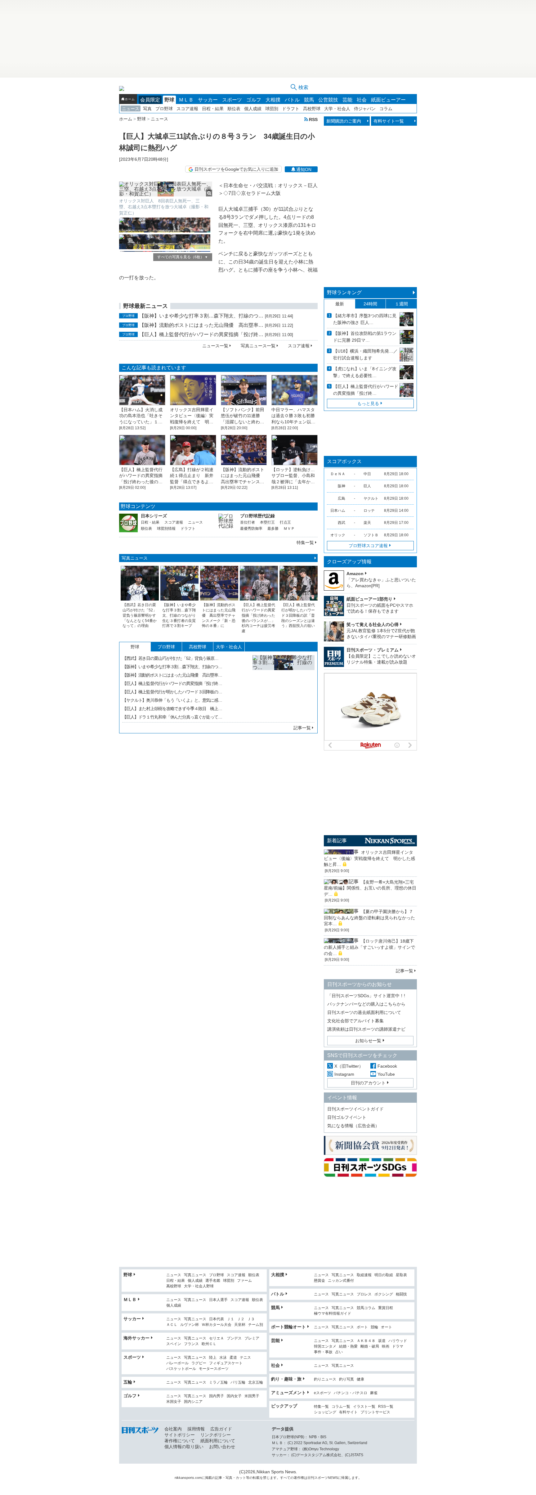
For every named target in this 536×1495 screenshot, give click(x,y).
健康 (360, 1379)
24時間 (370, 303)
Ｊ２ (240, 1319)
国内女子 (234, 1396)
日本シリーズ (154, 515)
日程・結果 (213, 108)
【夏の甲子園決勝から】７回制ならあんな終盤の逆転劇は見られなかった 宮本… (371, 917)
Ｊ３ (251, 1319)
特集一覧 (305, 542)
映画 (385, 1346)
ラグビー (198, 1363)
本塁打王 (267, 522)
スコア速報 (187, 108)
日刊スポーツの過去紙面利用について (364, 1012)
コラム (385, 108)
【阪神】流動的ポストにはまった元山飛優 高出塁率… (201, 325)
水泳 (223, 1358)
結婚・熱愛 (348, 1346)
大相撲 (273, 99)
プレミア (251, 1338)
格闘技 (401, 1294)
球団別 (271, 108)
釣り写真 (346, 1379)
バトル (292, 99)
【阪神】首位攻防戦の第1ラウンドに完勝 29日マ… (364, 337)
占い (339, 1352)
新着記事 (337, 840)
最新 (339, 303)
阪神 (341, 486)
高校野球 (311, 108)
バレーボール (177, 1363)
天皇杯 (239, 1325)
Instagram (344, 1074)
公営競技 (328, 99)
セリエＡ (216, 1338)
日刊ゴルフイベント (346, 1117)
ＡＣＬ (171, 1325)
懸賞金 (319, 1281)
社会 (362, 99)
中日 (367, 474)
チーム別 (255, 1325)
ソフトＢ (371, 535)
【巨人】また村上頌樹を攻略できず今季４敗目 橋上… (172, 708)
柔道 (233, 1358)
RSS (313, 119)
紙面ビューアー (388, 99)
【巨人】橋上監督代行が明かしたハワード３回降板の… (172, 691)
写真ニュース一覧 (258, 346)
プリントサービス (375, 1412)
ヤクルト (371, 498)
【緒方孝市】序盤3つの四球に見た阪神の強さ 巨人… (364, 319)
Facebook (387, 1066)
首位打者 (247, 522)
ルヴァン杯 (189, 1325)
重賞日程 (385, 1308)
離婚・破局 (369, 1346)
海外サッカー (136, 1337)
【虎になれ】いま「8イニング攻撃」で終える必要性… (364, 372)
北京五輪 (255, 1382)
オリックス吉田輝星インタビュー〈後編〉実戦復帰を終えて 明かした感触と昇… (369, 858)
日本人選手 (218, 1300)
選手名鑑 (212, 1281)
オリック (337, 535)
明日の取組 (383, 1275)
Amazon (355, 573)
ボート (362, 1327)
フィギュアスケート (226, 1363)
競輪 (374, 1327)
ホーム (130, 99)
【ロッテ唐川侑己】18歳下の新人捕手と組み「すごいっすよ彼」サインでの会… (369, 947)
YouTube (386, 1074)
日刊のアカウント (368, 1082)
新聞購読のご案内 (343, 121)
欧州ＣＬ (209, 1344)
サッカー (208, 99)
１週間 (401, 303)
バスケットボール (181, 1369)
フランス (191, 1344)
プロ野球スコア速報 (368, 545)
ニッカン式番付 (341, 1281)
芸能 (347, 99)
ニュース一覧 (215, 346)
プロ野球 (164, 108)
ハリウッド (397, 1341)
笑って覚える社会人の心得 (372, 624)
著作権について (179, 1441)
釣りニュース (325, 1379)
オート (386, 1327)
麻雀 (373, 1393)
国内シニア (193, 1402)
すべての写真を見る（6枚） (182, 257)
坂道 (382, 1341)
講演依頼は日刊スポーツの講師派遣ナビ (366, 1029)
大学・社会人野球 (199, 1286)
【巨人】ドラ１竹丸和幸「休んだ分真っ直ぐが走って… (172, 716)
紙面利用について (217, 1441)
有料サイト (348, 1412)
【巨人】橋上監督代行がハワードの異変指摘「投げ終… (201, 334)
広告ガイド (221, 1429)
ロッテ (369, 510)
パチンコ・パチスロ (350, 1393)
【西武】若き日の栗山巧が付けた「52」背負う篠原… (170, 658)
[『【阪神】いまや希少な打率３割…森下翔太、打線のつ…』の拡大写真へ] (283, 686)
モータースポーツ (214, 1369)
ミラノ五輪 (218, 1382)
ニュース (130, 108)
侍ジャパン (365, 108)
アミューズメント (288, 1392)
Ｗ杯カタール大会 (216, 1325)
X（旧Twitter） (348, 1066)
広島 (341, 498)
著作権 (299, 1477)
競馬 (309, 99)
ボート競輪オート (288, 1326)
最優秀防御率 (251, 528)
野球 (169, 99)
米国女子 (173, 1402)
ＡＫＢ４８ (366, 1341)
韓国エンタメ (325, 1346)
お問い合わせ (222, 1446)
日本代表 (216, 1319)
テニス (245, 1358)
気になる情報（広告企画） (353, 1125)
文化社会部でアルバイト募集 (355, 1020)
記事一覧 (302, 727)
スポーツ (232, 99)
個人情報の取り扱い (183, 1446)
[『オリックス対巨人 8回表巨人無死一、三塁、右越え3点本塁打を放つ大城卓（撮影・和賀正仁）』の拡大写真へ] (165, 189)
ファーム (244, 1281)
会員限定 (150, 99)
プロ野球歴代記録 (257, 515)
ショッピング (325, 1412)
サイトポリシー (179, 1435)
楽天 (367, 522)
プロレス (364, 1294)
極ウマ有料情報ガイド (332, 1314)
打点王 (285, 522)
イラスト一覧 (364, 1407)
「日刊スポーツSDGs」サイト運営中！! (366, 995)
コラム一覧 (341, 1407)
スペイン (173, 1344)
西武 (341, 522)
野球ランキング (344, 292)
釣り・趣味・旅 (286, 1378)
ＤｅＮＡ (337, 474)
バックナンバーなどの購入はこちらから (366, 1004)
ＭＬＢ (186, 99)
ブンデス (234, 1338)
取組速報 (364, 1275)
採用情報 (196, 1429)
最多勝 (273, 528)
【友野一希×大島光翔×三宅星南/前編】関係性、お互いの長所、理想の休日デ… (370, 888)
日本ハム (337, 510)
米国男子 (251, 1396)
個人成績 (252, 108)
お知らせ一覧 (368, 1040)
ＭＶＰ (289, 528)
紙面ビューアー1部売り (369, 599)
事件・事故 (323, 1352)
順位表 (233, 108)
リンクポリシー (215, 1435)
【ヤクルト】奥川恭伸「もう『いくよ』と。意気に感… (172, 700)
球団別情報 (166, 528)
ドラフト (290, 108)
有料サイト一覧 (388, 121)
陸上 (213, 1358)
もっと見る (368, 403)
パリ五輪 (237, 1382)
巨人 (367, 486)
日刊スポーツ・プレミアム (372, 649)
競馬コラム (366, 1308)
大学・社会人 (337, 108)
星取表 (401, 1275)
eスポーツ (322, 1393)
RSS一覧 (385, 1407)
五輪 (127, 1382)
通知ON (303, 169)
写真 (147, 108)
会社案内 (173, 1429)
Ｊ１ (230, 1319)
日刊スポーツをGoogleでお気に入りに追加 (236, 169)
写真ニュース (135, 558)
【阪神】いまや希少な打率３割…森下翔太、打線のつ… (201, 315)
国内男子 (216, 1396)
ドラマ (397, 1346)
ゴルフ (253, 99)
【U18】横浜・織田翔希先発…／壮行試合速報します (365, 354)
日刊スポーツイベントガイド (355, 1108)
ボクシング (383, 1294)
